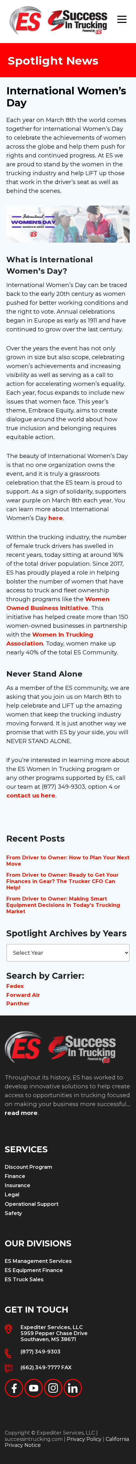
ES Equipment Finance (34, 1270)
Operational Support (32, 1204)
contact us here (30, 795)
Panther (17, 1003)
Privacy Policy (84, 1439)
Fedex (15, 986)
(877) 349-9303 (40, 1352)
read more (21, 1113)
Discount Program (28, 1167)
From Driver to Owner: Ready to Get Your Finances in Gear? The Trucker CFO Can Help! (62, 881)
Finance (15, 1176)
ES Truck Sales (24, 1279)
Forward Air (23, 995)
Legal (12, 1195)
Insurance (17, 1185)
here (55, 518)
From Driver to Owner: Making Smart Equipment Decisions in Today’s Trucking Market (63, 905)
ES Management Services (38, 1261)
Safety (13, 1213)
